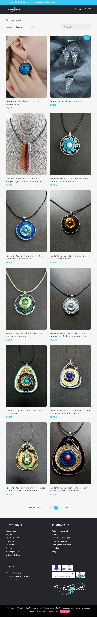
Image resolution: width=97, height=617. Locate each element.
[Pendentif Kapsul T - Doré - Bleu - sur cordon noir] (26, 376)
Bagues (9, 534)
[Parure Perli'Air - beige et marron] (70, 67)
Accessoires (11, 531)
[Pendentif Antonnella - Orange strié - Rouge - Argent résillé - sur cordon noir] (26, 144)
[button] (89, 9)
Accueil (9, 27)
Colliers (9, 548)
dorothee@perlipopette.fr (44, 2)
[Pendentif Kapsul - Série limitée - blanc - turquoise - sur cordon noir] (70, 144)
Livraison (56, 548)
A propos (56, 534)
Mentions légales (59, 541)
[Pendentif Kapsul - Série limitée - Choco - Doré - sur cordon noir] (70, 221)
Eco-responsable (13, 551)
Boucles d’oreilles (13, 538)
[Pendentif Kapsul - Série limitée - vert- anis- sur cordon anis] (26, 299)
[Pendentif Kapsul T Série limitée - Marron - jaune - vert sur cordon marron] (26, 453)
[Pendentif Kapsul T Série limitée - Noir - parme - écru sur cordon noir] (70, 453)
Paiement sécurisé (60, 531)
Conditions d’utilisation (62, 538)
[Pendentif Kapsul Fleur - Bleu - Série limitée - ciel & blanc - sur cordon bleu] (70, 299)
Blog (54, 551)
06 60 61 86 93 (18, 2)
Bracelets (10, 541)
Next (66, 507)
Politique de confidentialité (63, 545)
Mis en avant (20, 27)
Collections (10, 545)
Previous (32, 507)
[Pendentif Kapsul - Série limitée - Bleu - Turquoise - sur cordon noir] (26, 221)
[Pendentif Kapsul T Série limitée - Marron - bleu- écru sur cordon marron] (70, 376)
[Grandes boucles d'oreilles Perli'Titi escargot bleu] (26, 67)
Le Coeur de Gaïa (13, 555)
